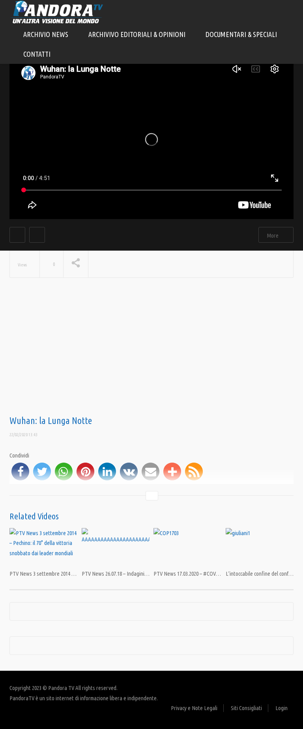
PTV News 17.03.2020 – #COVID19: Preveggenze (205, 573)
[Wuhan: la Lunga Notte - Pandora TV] (56, 11)
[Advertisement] (151, 353)
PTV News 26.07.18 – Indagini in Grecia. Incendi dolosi (139, 573)
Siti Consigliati (246, 708)
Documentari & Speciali (242, 34)
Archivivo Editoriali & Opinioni (137, 34)
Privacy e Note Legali (194, 708)
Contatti (36, 54)
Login (281, 708)
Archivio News (46, 34)
